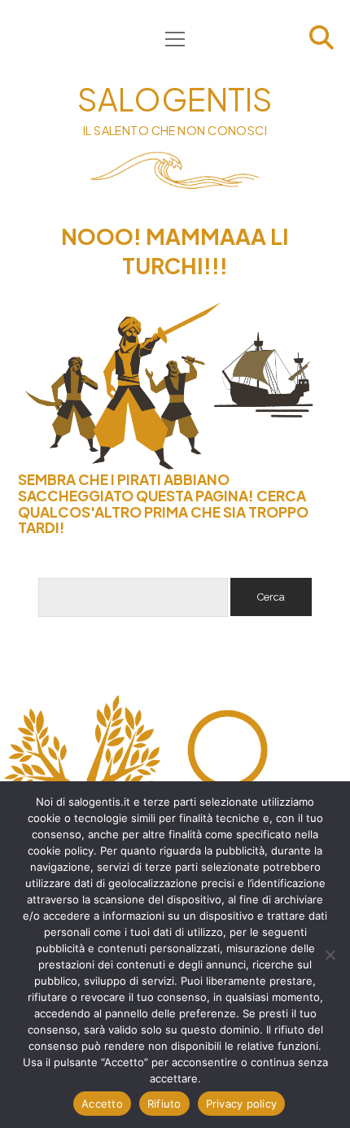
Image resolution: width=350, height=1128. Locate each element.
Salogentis (175, 99)
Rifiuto (164, 1103)
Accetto (102, 1103)
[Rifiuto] (330, 955)
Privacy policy (242, 1103)
